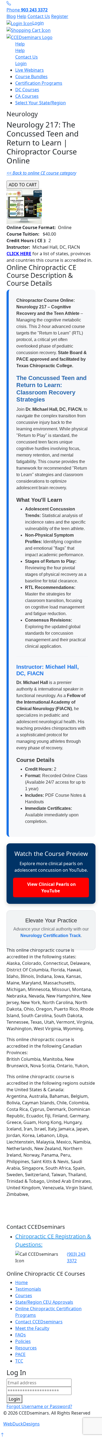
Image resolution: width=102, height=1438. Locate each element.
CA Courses (27, 96)
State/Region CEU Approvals (44, 1302)
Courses (23, 1296)
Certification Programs (38, 83)
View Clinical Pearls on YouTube (51, 887)
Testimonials (28, 1289)
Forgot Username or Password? (39, 1406)
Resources (26, 1348)
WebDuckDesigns (21, 1424)
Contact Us (38, 16)
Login (38, 23)
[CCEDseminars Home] (29, 37)
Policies (23, 1341)
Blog (11, 16)
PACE (20, 1354)
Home (21, 1282)
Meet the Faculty (32, 1328)
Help (21, 16)
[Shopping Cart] (51, 30)
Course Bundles (31, 77)
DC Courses (27, 90)
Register (59, 16)
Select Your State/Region (40, 103)
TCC (19, 1361)
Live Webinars (29, 70)
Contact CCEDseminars (39, 1322)
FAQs (20, 1335)
